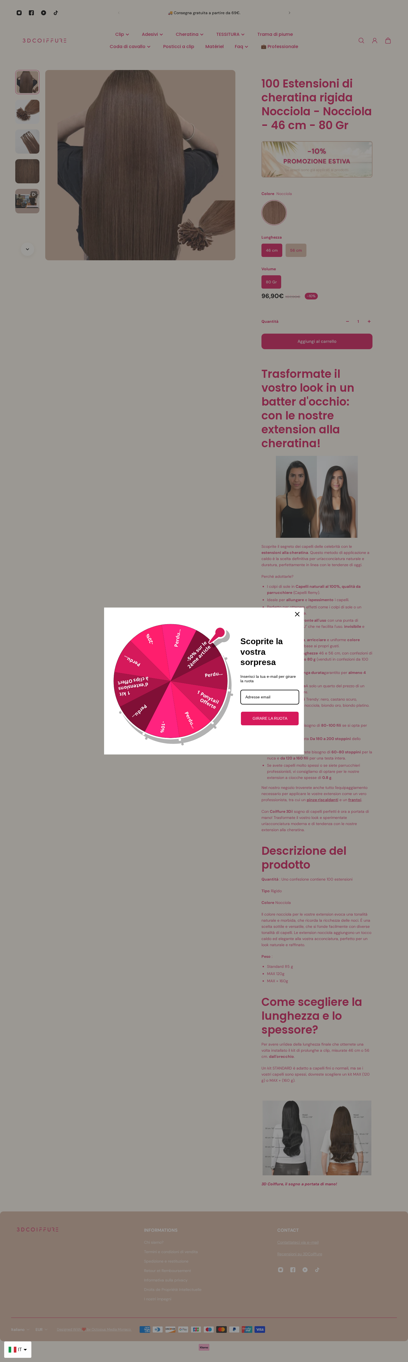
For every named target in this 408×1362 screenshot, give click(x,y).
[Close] (297, 614)
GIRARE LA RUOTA (270, 718)
